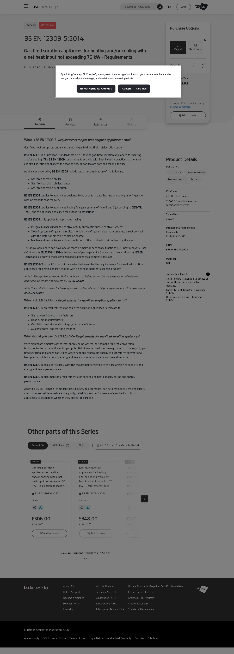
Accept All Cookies (134, 88)
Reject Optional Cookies (96, 88)
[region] (118, 81)
